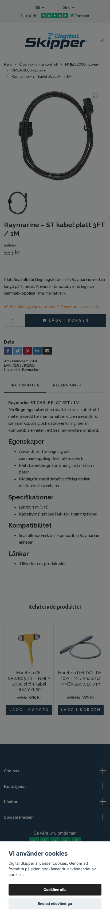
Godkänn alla (55, 889)
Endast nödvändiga (55, 903)
